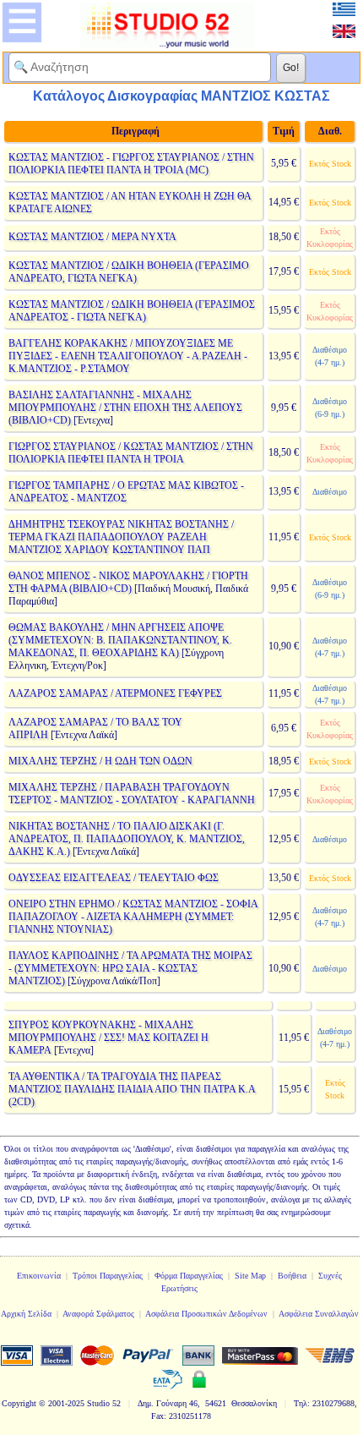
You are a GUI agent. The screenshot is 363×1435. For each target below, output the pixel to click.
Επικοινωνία (39, 1275)
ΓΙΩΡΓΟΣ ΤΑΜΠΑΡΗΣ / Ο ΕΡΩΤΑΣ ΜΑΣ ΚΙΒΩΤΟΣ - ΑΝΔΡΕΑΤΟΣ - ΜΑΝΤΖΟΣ (126, 491)
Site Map (250, 1275)
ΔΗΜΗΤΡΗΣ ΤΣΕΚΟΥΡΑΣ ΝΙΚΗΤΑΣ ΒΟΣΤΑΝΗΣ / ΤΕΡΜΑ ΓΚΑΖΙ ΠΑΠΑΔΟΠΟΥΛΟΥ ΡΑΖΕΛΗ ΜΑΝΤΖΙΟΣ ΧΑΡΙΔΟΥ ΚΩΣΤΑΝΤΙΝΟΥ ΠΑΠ (121, 537)
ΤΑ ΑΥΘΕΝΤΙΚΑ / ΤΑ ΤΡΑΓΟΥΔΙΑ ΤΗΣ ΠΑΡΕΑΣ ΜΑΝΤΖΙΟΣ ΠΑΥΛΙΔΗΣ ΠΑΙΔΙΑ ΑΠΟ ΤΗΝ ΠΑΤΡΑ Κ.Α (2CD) (131, 1089)
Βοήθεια (292, 1275)
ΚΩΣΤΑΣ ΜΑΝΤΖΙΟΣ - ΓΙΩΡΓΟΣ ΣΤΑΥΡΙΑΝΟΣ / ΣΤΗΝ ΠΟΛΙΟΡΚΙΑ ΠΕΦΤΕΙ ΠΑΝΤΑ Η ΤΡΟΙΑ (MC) (131, 163)
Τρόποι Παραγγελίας (108, 1275)
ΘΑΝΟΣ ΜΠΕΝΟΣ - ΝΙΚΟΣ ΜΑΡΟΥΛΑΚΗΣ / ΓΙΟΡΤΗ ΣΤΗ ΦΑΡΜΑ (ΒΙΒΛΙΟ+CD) (128, 582)
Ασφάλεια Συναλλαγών (319, 1313)
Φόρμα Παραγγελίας (188, 1275)
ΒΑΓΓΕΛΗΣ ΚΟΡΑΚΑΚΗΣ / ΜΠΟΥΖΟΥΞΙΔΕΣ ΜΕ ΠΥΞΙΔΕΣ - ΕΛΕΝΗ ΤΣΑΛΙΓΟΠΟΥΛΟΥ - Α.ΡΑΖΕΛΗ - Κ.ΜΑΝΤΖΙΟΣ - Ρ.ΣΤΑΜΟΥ (127, 356)
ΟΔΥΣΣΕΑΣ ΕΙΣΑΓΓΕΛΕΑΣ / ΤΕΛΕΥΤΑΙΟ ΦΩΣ (113, 878)
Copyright (19, 1403)
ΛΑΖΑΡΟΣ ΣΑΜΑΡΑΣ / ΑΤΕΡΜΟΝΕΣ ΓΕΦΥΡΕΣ (115, 693)
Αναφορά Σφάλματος (98, 1313)
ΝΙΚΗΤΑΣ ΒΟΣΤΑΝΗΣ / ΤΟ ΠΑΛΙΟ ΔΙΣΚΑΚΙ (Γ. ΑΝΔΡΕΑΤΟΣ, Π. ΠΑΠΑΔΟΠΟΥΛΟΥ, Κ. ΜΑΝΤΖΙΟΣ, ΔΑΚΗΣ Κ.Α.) (126, 838)
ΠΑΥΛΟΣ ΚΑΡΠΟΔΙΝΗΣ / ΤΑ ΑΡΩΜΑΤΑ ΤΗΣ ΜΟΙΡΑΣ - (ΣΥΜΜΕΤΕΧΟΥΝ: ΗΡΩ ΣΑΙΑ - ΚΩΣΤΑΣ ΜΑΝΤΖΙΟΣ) (130, 968)
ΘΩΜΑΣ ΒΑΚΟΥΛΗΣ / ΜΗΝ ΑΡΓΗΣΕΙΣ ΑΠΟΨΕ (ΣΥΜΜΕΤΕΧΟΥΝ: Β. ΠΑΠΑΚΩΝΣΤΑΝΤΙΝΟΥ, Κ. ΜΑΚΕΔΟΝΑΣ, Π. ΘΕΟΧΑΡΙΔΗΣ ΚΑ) (120, 640)
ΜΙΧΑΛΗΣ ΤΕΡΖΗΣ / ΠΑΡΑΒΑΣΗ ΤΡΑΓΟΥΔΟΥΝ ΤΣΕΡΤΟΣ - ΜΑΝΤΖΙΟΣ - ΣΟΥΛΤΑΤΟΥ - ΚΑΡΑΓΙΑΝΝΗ (131, 793)
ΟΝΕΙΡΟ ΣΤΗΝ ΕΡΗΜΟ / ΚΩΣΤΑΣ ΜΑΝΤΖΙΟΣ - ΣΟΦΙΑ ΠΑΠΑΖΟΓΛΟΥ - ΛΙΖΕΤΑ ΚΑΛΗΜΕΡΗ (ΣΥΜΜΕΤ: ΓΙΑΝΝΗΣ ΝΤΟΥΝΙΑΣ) (132, 916)
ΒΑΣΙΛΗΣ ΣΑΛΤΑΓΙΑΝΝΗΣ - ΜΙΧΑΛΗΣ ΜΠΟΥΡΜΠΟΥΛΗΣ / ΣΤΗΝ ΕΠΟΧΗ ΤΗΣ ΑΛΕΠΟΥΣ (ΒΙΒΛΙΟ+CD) (125, 407)
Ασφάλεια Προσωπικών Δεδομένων (206, 1313)
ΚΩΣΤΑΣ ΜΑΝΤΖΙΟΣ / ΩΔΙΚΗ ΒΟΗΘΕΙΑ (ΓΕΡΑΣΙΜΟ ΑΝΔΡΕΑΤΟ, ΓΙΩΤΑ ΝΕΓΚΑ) (128, 272)
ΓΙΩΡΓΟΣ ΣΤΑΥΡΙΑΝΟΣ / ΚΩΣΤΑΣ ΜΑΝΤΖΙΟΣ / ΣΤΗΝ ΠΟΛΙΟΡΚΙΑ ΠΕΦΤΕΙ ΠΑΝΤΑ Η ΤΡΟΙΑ (130, 453)
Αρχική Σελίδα (26, 1313)
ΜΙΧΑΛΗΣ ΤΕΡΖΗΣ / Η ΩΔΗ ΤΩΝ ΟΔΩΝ (100, 761)
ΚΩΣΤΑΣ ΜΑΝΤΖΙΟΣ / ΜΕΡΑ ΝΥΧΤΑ (92, 237)
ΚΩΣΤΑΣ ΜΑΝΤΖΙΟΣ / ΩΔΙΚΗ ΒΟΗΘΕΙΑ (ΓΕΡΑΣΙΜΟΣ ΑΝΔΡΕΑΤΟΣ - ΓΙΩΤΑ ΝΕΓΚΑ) (131, 311)
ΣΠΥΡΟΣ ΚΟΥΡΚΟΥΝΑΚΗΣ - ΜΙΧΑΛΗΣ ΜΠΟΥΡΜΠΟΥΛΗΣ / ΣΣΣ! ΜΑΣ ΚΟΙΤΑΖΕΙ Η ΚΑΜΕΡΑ (108, 1037)
